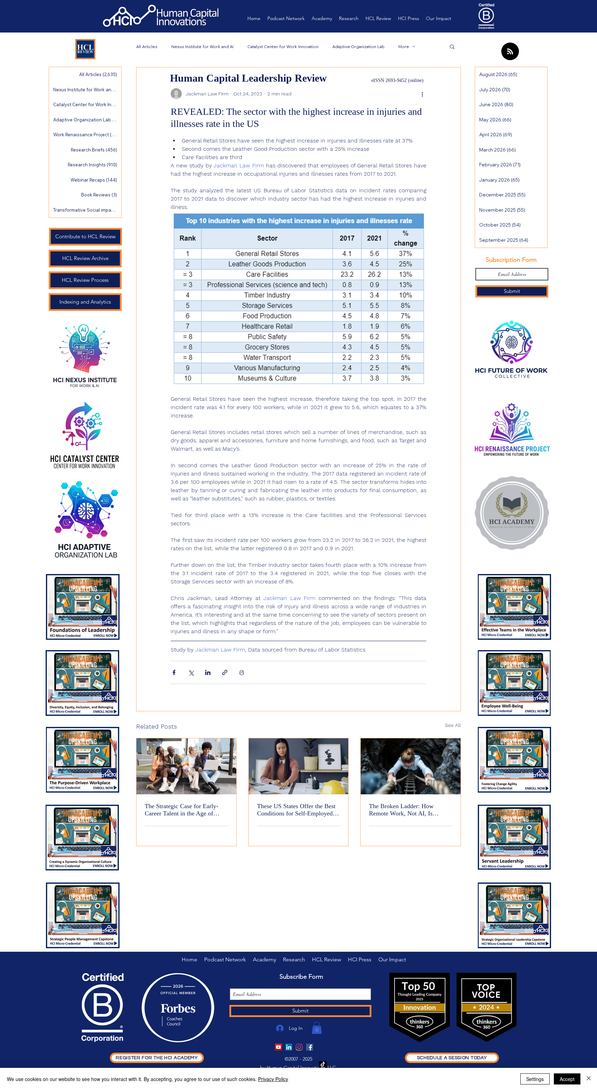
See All (453, 725)
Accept (567, 1078)
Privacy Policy (273, 1078)
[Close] (589, 1078)
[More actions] (422, 94)
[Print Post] (241, 672)
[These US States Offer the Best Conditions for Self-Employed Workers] (299, 766)
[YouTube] (278, 1047)
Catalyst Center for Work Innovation (283, 46)
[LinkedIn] (288, 1047)
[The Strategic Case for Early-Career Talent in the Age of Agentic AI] (186, 766)
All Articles (147, 46)
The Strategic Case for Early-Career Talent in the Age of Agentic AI (181, 810)
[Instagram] (299, 1047)
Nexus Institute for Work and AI (202, 46)
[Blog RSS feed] (510, 52)
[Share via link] (224, 672)
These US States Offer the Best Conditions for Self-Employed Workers (296, 810)
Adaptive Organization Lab (358, 46)
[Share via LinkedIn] (208, 672)
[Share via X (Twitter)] (191, 672)
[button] (452, 46)
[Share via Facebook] (174, 672)
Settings (535, 1078)
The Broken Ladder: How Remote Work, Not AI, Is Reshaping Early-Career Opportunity (401, 810)
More (403, 46)
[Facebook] (309, 1047)
